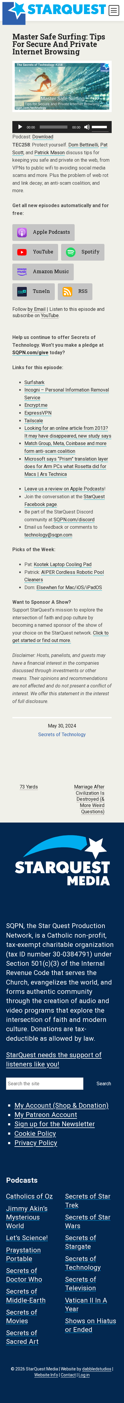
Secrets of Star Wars (87, 1221)
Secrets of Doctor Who (24, 1275)
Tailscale (33, 421)
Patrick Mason (49, 152)
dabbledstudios (96, 1369)
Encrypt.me (36, 405)
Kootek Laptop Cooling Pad (62, 564)
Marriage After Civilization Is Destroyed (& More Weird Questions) (89, 799)
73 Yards (29, 787)
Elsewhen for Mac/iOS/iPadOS (69, 587)
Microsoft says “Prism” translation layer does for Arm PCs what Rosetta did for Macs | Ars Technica (66, 466)
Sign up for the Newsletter (54, 1124)
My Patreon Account (45, 1115)
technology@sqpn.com (48, 535)
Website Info (46, 1375)
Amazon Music (51, 271)
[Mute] (87, 127)
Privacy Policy (35, 1143)
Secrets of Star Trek (87, 1201)
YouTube (43, 251)
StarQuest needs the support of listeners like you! (54, 1059)
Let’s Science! (27, 1238)
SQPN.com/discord (74, 519)
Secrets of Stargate (80, 1242)
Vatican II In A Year (86, 1304)
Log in (84, 1375)
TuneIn (41, 291)
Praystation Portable (23, 1254)
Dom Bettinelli (83, 145)
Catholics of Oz (29, 1196)
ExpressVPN (37, 413)
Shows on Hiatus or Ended (90, 1325)
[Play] (20, 127)
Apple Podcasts (51, 232)
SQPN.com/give (30, 352)
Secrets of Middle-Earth (26, 1296)
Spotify (91, 251)
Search (104, 1083)
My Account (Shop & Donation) (61, 1105)
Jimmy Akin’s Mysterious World (27, 1217)
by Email (36, 309)
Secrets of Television (80, 1284)
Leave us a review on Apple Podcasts (64, 489)
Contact (68, 1375)
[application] (62, 127)
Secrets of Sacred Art (22, 1337)
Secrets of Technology (62, 734)
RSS (83, 291)
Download (42, 137)
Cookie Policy (35, 1133)
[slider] (100, 126)
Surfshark (34, 382)
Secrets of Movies (21, 1316)
